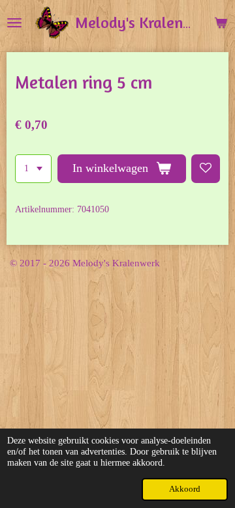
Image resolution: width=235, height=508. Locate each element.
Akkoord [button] (184, 489)
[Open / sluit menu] (14, 23)
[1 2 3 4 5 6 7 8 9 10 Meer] (33, 168)
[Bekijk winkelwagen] (220, 23)
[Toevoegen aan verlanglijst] (205, 168)
